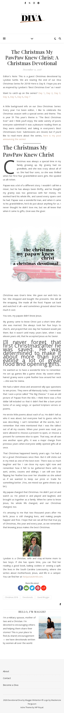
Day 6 (20, 96)
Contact (7, 678)
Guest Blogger (43, 597)
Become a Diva (10, 684)
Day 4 (6, 96)
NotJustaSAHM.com (33, 576)
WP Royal (39, 707)
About (6, 671)
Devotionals (28, 597)
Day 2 (49, 93)
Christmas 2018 (11, 597)
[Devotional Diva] (32, 18)
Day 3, (57, 93)
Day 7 (27, 96)
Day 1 (41, 93)
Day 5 (13, 96)
